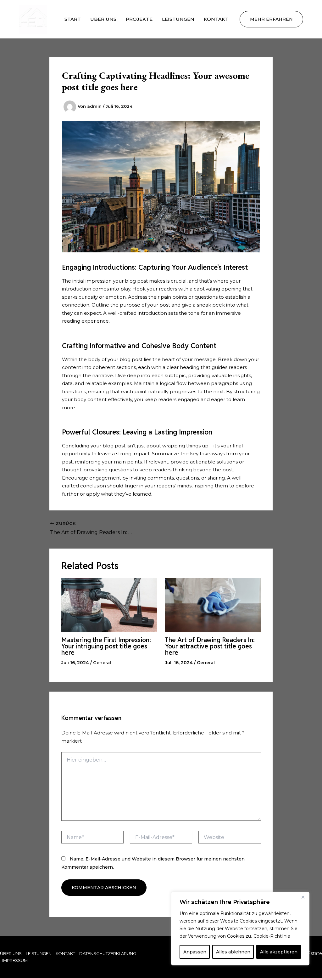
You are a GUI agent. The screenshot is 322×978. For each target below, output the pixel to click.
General (102, 662)
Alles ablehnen (233, 952)
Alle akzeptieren (278, 952)
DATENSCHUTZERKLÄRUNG (107, 953)
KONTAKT (216, 19)
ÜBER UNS (103, 19)
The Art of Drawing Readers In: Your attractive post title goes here (210, 646)
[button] (271, 19)
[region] (240, 928)
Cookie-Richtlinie (271, 936)
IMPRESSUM (15, 960)
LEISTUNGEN (178, 19)
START (72, 19)
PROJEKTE (139, 19)
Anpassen (194, 952)
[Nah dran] (303, 897)
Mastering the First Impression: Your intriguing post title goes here (106, 646)
